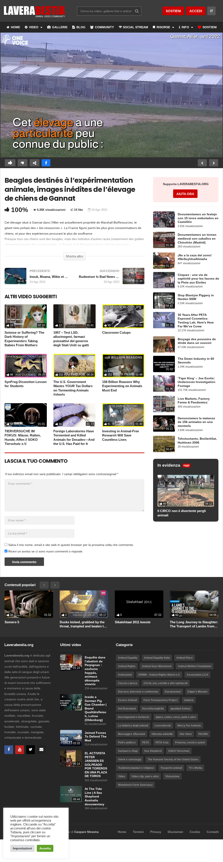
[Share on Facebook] (46, 162)
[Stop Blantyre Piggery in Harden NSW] (164, 300)
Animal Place (184, 657)
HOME (15, 27)
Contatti (213, 832)
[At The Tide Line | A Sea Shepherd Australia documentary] (71, 794)
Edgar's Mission (197, 691)
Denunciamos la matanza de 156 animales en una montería (196, 422)
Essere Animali (127, 700)
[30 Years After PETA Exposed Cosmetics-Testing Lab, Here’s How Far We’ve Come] (164, 320)
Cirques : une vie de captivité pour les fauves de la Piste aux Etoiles (198, 278)
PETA (145, 742)
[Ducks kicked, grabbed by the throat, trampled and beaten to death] (84, 604)
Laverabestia (163, 725)
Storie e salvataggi (129, 759)
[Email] (41, 749)
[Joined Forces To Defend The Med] (71, 738)
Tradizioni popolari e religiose (136, 767)
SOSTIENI (209, 27)
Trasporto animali (171, 767)
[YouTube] (19, 749)
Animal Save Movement (156, 666)
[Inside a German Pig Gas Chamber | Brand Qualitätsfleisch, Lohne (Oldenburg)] (71, 702)
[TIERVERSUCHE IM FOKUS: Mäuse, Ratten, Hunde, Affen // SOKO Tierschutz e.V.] (26, 415)
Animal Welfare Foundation (194, 666)
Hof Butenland (127, 708)
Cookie (195, 832)
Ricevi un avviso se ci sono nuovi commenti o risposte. (45, 551)
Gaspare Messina (86, 832)
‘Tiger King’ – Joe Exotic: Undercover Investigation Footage (196, 382)
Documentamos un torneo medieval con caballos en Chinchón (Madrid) (197, 238)
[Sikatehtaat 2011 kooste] (139, 604)
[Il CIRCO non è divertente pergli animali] (185, 491)
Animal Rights (126, 666)
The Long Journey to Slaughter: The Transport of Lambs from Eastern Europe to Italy (194, 624)
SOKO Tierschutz (178, 751)
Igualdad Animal (180, 708)
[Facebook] (8, 749)
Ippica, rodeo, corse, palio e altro (176, 717)
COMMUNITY (104, 27)
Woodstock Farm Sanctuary (135, 784)
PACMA (203, 734)
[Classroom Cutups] (123, 316)
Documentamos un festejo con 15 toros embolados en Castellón (198, 218)
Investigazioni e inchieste (133, 717)
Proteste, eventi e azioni (190, 742)
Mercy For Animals (189, 725)
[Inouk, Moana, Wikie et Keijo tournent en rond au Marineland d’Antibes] (37, 278)
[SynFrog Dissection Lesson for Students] (26, 366)
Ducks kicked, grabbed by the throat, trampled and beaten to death (83, 624)
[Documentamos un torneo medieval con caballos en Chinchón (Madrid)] (164, 240)
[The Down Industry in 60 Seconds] (164, 364)
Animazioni (125, 674)
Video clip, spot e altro (145, 776)
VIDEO (33, 27)
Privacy (155, 832)
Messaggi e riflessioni (131, 734)
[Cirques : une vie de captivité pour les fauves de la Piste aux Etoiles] (164, 280)
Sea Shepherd (153, 751)
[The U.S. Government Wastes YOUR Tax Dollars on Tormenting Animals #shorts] (74, 366)
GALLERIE (59, 27)
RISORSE (163, 27)
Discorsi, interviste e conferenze (138, 691)
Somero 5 (12, 622)
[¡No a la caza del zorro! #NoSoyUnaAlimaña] (164, 260)
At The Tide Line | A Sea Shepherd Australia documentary (94, 796)
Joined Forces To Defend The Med (95, 736)
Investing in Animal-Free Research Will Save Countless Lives (120, 435)
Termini (138, 832)
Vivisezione (172, 776)
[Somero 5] (29, 604)
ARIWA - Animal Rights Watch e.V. (159, 674)
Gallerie (189, 700)
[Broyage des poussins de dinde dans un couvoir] (164, 344)
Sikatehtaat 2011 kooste (132, 622)
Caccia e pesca (127, 683)
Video (121, 776)
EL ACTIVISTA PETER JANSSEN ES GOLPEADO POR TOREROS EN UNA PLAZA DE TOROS (96, 765)
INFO (185, 27)
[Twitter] (30, 749)
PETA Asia (162, 742)
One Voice (185, 734)
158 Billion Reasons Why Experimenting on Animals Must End (122, 386)
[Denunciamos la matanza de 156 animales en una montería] (164, 423)
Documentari (173, 691)
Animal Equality (127, 657)
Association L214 (197, 674)
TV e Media (195, 767)
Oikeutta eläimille (162, 734)
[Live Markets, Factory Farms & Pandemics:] (164, 404)
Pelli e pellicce (127, 742)
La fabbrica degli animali (133, 725)
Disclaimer (175, 832)
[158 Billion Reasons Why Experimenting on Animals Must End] (123, 366)
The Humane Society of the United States (173, 759)
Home (122, 832)
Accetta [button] (45, 848)
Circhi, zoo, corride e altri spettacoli (166, 683)
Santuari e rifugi (128, 751)
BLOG (80, 27)
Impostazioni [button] (22, 848)
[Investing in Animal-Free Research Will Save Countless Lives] (123, 415)
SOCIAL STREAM (135, 27)
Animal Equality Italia (157, 657)
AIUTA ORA (185, 194)
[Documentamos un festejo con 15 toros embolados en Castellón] (164, 219)
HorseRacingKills (153, 708)
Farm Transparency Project (160, 700)
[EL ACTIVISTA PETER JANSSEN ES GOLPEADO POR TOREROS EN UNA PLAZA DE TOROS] (71, 758)
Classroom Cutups (116, 332)
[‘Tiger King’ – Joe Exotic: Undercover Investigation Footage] (164, 383)
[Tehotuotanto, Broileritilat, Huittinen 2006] (164, 444)
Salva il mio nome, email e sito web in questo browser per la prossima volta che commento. (71, 545)
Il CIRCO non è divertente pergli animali (181, 513)
